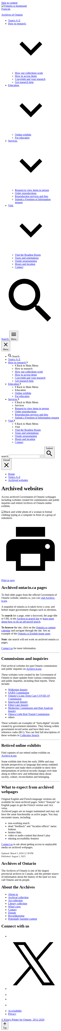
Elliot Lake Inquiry (18, 705)
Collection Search (29, 735)
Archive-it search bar (28, 618)
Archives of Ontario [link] (12, 14)
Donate (12, 912)
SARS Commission (18, 692)
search (4, 456)
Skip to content (9, 2)
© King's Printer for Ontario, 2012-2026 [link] (22, 1019)
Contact (12, 909)
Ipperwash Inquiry (18, 701)
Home (11, 474)
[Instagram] (10, 994)
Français (5, 8)
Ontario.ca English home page (34, 633)
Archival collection (18, 897)
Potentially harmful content (22, 918)
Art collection (15, 900)
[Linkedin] (10, 1005)
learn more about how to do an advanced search (27, 620)
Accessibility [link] (15, 1010)
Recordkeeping (16, 915)
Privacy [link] (12, 1013)
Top (5, 1028)
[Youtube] (10, 999)
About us (13, 894)
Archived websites (18, 480)
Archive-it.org (33, 668)
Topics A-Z (14, 477)
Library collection (17, 903)
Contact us (7, 648)
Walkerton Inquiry (18, 689)
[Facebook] (9, 936)
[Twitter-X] (34, 988)
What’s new (14, 906)
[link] (14, 5)
